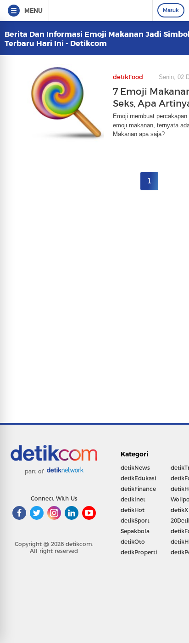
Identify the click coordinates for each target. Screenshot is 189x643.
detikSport (135, 520)
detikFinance (138, 488)
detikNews (135, 467)
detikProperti (139, 552)
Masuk (171, 10)
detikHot (133, 509)
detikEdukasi (138, 478)
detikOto (133, 541)
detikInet (133, 499)
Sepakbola (135, 531)
